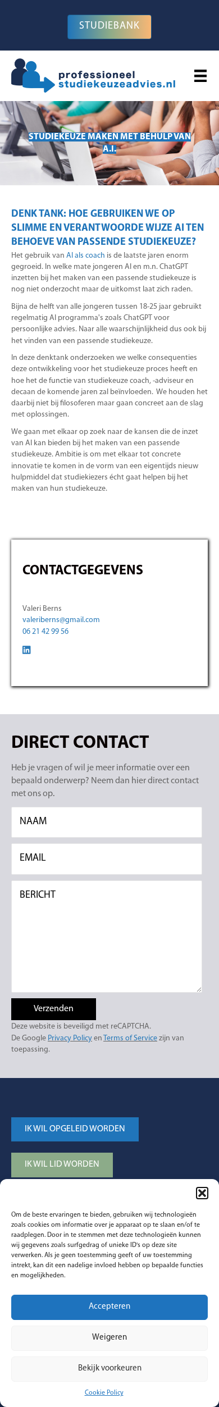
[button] (202, 1193)
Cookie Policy (104, 1393)
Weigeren (109, 1337)
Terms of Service (130, 1038)
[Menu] (200, 76)
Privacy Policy (70, 1038)
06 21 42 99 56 (45, 632)
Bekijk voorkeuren (110, 1368)
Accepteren (109, 1307)
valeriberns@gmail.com (61, 620)
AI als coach (85, 256)
